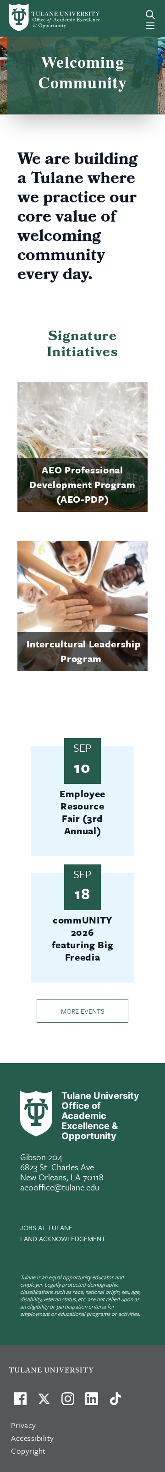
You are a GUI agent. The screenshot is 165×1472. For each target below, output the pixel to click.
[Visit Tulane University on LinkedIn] (91, 1402)
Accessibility (32, 1438)
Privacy (23, 1425)
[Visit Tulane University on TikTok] (115, 1402)
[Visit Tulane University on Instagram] (68, 1402)
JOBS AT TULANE (46, 1227)
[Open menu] (150, 25)
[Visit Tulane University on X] (44, 1402)
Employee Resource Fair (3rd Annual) (82, 812)
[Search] (150, 14)
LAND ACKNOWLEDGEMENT (62, 1238)
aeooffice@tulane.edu (59, 1187)
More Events (82, 1011)
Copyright (28, 1450)
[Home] (38, 18)
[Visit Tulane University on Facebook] (20, 1402)
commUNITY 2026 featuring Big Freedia (83, 938)
